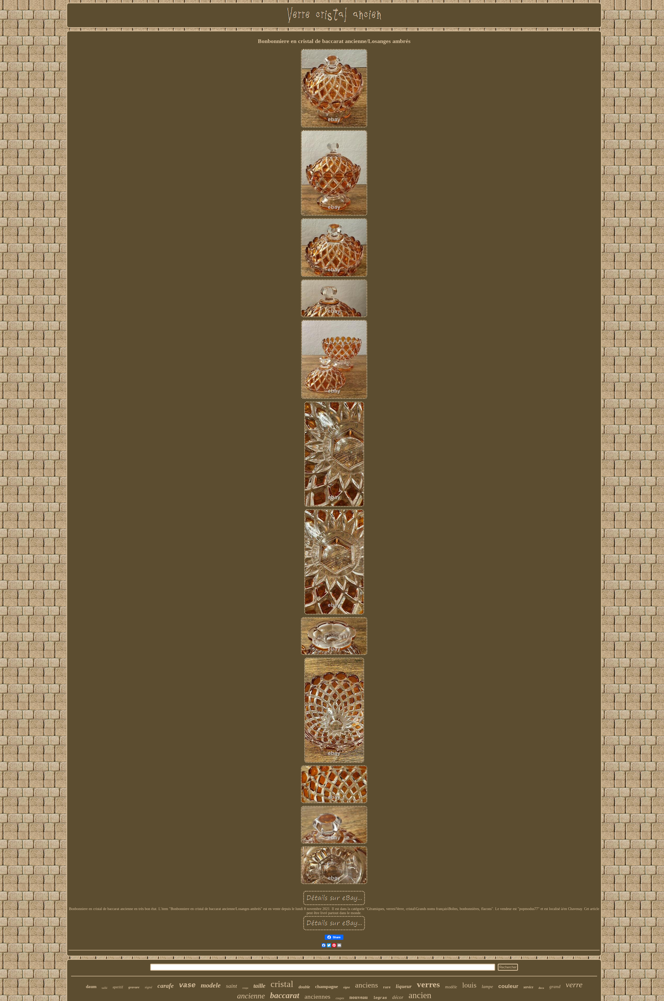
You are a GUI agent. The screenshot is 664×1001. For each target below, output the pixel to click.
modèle (451, 987)
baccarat (284, 995)
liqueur (404, 986)
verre (574, 984)
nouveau (358, 997)
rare (387, 987)
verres (428, 984)
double (304, 987)
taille (259, 986)
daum (91, 986)
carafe (165, 985)
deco (541, 987)
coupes (340, 998)
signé (148, 987)
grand (555, 986)
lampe (487, 986)
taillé (104, 987)
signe (346, 987)
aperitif (118, 987)
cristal (282, 984)
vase (187, 985)
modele (211, 985)
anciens (366, 985)
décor (397, 997)
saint (231, 986)
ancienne (251, 995)
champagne (326, 986)
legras (380, 998)
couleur (508, 986)
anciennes (317, 996)
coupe (245, 987)
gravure (134, 987)
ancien (420, 995)
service (528, 987)
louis (469, 985)
